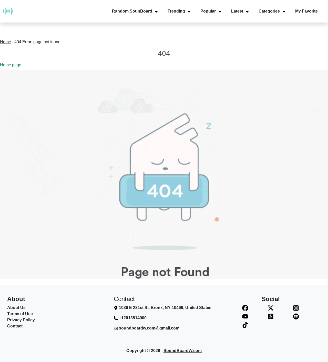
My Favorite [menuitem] (306, 11)
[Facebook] (245, 308)
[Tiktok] (245, 325)
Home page (10, 65)
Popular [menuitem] (208, 11)
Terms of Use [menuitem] (20, 314)
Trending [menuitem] (176, 11)
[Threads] (270, 316)
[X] (270, 308)
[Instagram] (296, 308)
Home (5, 42)
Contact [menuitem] (15, 326)
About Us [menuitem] (16, 307)
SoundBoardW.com (182, 350)
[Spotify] (296, 316)
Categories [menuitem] (269, 11)
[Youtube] (245, 316)
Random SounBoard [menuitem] (132, 11)
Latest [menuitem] (237, 11)
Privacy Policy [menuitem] (21, 320)
